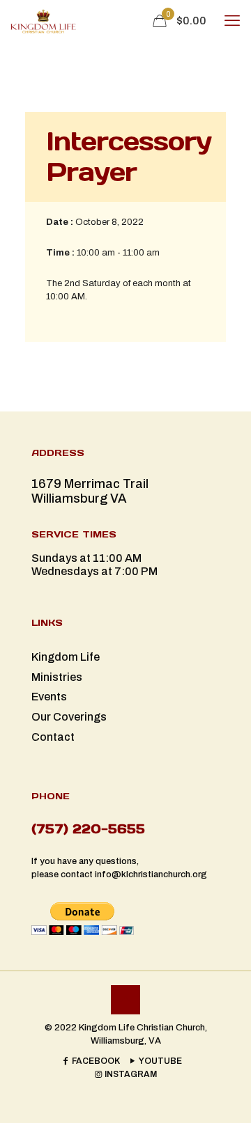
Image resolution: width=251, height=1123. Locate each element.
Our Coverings (69, 717)
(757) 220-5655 (88, 829)
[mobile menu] (232, 21)
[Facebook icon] (90, 1061)
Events (49, 696)
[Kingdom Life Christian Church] (43, 20)
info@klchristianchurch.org (151, 874)
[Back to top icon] (125, 999)
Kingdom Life (65, 657)
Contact (53, 737)
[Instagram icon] (125, 1074)
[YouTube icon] (155, 1061)
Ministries (56, 677)
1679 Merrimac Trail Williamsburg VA (90, 491)
